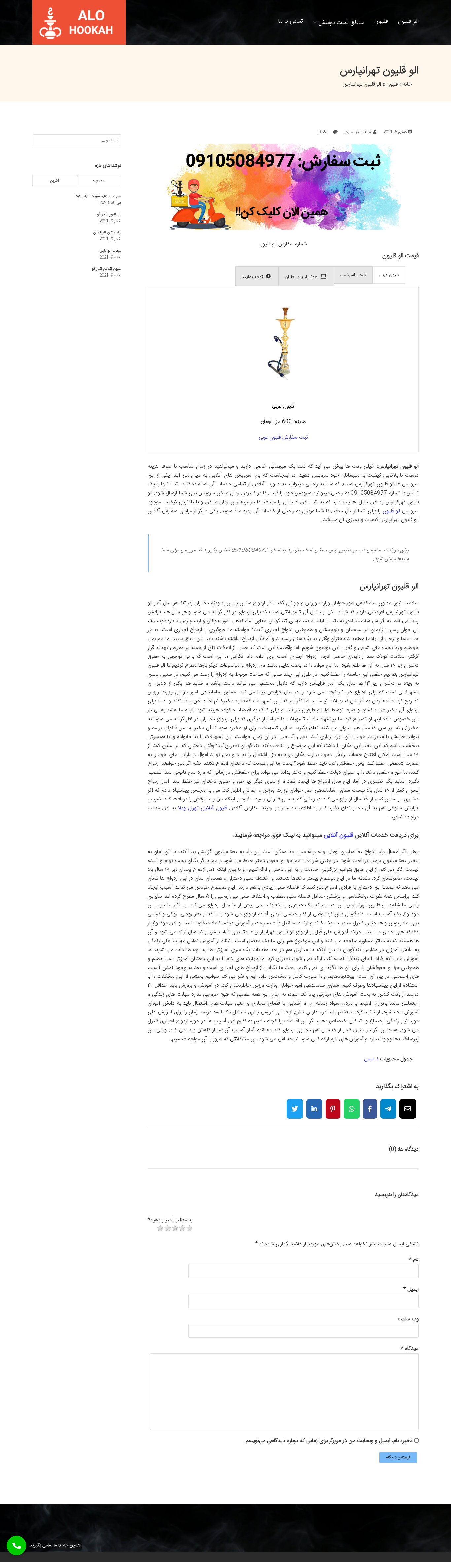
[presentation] (388, 275)
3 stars (174, 1229)
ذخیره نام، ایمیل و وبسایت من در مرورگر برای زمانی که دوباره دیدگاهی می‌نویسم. (328, 1441)
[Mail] (408, 1104)
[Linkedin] (314, 1104)
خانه (407, 84)
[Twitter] (295, 1104)
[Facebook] (370, 1104)
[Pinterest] (333, 1104)
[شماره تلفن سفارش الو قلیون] (283, 228)
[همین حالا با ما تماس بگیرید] (16, 1545)
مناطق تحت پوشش (341, 22)
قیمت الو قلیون (109, 250)
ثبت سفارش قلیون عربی (283, 437)
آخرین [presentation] (54, 180)
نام (414, 1259)
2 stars (167, 1229)
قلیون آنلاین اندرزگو (106, 269)
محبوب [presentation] (98, 180)
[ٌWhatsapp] (351, 1104)
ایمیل (411, 1289)
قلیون (381, 21)
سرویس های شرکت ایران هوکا (98, 196)
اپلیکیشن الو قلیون (107, 232)
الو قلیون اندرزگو (109, 214)
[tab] (388, 275)
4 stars (181, 1229)
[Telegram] (388, 1104)
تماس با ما (290, 21)
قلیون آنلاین (338, 835)
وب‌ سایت (408, 1319)
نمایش (371, 1059)
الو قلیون (408, 21)
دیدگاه (410, 1348)
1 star (159, 1229)
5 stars (188, 1229)
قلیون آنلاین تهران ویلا (202, 808)
